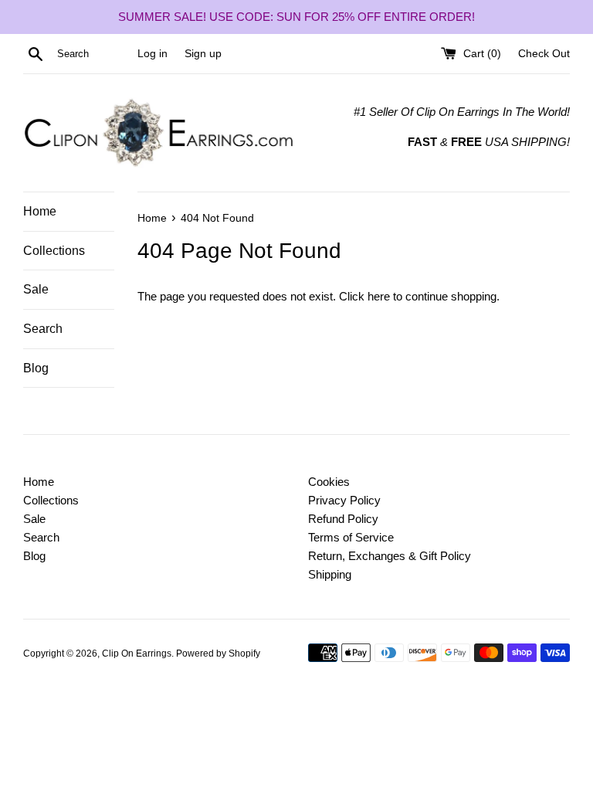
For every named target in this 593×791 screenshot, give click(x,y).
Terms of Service (351, 537)
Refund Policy (343, 518)
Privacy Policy (344, 500)
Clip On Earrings (136, 653)
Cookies (329, 481)
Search (43, 328)
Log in (152, 53)
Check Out (544, 53)
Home (39, 211)
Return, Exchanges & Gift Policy (389, 555)
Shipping (329, 574)
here (379, 296)
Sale (36, 289)
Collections (54, 250)
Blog (36, 368)
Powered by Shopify (218, 653)
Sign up (203, 53)
